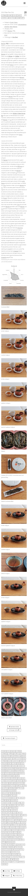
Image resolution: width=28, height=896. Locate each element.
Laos (22, 802)
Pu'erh (10, 15)
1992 (15, 832)
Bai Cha (9, 822)
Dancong (21, 829)
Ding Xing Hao (6, 852)
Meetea (4, 820)
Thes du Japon (6, 810)
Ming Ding (15, 839)
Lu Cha (14, 763)
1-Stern (4, 800)
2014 (22, 763)
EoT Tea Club (20, 788)
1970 (16, 834)
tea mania (23, 820)
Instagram (7, 875)
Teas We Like (18, 847)
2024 (18, 763)
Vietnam (19, 812)
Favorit (22, 17)
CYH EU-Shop (18, 875)
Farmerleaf (12, 788)
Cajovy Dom (20, 805)
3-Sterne (23, 753)
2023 (3, 766)
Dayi (3, 827)
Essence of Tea (6, 756)
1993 (23, 856)
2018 (9, 761)
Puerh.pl (23, 815)
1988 (8, 859)
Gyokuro (23, 825)
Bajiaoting (5, 788)
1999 (10, 815)
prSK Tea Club (12, 795)
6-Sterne (10, 753)
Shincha (11, 834)
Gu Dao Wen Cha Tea (7, 832)
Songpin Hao (21, 844)
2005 (7, 785)
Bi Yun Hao (5, 795)
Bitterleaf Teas (13, 807)
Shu (3, 773)
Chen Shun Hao (6, 861)
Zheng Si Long (9, 771)
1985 (19, 854)
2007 (3, 775)
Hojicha (21, 834)
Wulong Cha (15, 761)
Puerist (22, 839)
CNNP (18, 802)
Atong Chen (5, 856)
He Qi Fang (8, 775)
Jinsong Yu (5, 17)
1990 (3, 780)
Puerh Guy (19, 785)
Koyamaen (4, 834)
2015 (17, 17)
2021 (9, 763)
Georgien (21, 861)
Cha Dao (4, 790)
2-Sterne (4, 761)
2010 (3, 785)
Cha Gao (14, 854)
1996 (3, 829)
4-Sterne (18, 751)
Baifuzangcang (10, 842)
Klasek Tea (5, 807)
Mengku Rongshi (6, 839)
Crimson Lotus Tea (7, 812)
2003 (25, 785)
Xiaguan (12, 827)
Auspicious (14, 810)
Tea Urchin (5, 783)
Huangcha (23, 827)
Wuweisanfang (6, 825)
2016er (10, 56)
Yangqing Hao (6, 802)
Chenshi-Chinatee (19, 783)
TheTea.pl (8, 766)
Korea (14, 822)
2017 (11, 758)
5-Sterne (4, 15)
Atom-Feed (7, 871)
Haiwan (4, 859)
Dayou (14, 815)
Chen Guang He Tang (17, 849)
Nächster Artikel (14, 726)
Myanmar (9, 817)
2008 (23, 778)
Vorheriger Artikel (13, 730)
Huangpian (14, 800)
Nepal (12, 847)
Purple (17, 820)
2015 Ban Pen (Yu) (7, 12)
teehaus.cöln (15, 825)
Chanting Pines (6, 798)
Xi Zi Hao (13, 802)
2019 (3, 758)
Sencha (14, 798)
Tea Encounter (10, 768)
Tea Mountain (5, 778)
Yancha (4, 805)
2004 (18, 793)
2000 (14, 793)
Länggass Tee (5, 837)
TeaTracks (4, 815)
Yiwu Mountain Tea (15, 856)
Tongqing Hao (18, 817)
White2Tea (14, 778)
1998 (17, 827)
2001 (19, 832)
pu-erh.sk (16, 753)
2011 (19, 778)
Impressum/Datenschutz (14, 892)
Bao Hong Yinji (15, 852)
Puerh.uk (22, 761)
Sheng (19, 15)
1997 (18, 822)
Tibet (12, 859)
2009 (24, 780)
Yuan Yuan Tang (6, 854)
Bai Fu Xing (14, 861)
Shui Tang (12, 17)
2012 (14, 775)
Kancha (23, 822)
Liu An (7, 827)
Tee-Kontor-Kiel (19, 771)
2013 (16, 773)
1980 (14, 812)
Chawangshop (12, 790)
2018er (17, 56)
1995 (8, 847)
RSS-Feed (17, 871)
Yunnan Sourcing (11, 780)
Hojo (16, 859)
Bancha (4, 817)
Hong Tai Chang (6, 849)
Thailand (4, 763)
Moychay (19, 780)
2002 (8, 800)
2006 (18, 775)
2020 (24, 756)
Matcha (4, 822)
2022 (24, 758)
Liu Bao (9, 805)
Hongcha (21, 773)
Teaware (19, 756)
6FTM (3, 842)
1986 (15, 844)
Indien (3, 847)
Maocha (14, 766)
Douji (14, 805)
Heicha (11, 783)
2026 (19, 815)
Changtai (14, 829)
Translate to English (10, 738)
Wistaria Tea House (7, 844)
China (14, 15)
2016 (7, 758)
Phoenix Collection (16, 837)
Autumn (24, 768)
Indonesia (4, 864)
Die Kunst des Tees (7, 793)
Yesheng (17, 768)
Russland (8, 829)
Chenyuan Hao (17, 758)
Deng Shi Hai (10, 820)
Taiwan (7, 773)
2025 (3, 771)
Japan (12, 773)
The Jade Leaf (20, 798)
